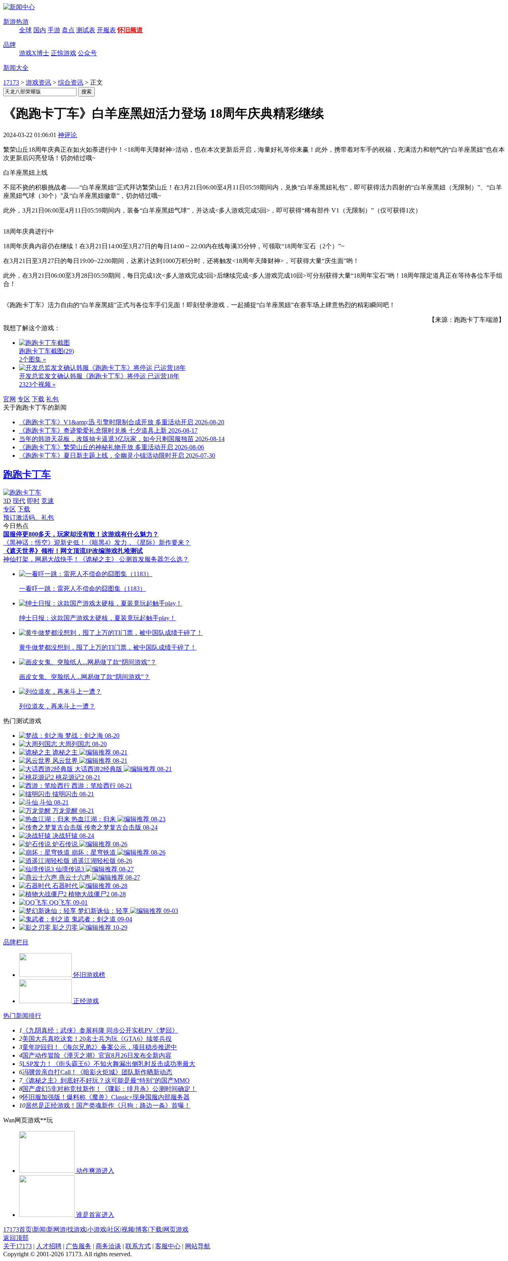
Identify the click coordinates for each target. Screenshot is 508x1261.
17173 (11, 82)
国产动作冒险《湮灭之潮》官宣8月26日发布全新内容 (96, 1055)
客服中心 (168, 1246)
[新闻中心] (19, 7)
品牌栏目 (16, 942)
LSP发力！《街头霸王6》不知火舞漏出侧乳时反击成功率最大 (108, 1063)
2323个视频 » (37, 384)
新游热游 (16, 21)
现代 (19, 500)
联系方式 (138, 1246)
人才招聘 (49, 1246)
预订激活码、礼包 (28, 517)
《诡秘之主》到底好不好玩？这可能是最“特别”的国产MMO (106, 1080)
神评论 (67, 135)
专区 (23, 399)
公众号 (87, 53)
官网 (9, 399)
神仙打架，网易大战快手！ (41, 559)
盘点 (68, 30)
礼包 (52, 399)
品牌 (9, 44)
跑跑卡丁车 (27, 474)
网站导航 (197, 1246)
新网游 (56, 1229)
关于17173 (17, 1246)
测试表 (85, 30)
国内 (39, 30)
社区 (114, 1229)
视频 (127, 1229)
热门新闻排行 (22, 1015)
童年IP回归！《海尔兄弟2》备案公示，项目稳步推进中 (99, 1047)
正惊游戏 (63, 53)
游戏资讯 (38, 82)
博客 (141, 1229)
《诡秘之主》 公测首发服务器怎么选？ (134, 559)
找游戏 (76, 1229)
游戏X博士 (34, 53)
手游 (54, 30)
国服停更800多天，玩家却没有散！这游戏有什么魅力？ (81, 534)
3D (7, 500)
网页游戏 (176, 1229)
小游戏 (96, 1229)
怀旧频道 (130, 30)
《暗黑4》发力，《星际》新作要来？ (138, 542)
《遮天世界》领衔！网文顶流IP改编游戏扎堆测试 (73, 550)
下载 (38, 399)
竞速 (47, 500)
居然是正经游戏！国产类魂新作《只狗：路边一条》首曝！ (107, 1105)
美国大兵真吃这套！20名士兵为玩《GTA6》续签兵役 (97, 1038)
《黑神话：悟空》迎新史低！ (44, 542)
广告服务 (78, 1246)
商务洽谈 (108, 1246)
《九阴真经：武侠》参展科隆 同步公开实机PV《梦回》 (100, 1030)
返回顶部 (16, 1237)
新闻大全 (16, 67)
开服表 (106, 30)
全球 (25, 30)
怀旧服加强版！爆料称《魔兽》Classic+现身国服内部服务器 (106, 1097)
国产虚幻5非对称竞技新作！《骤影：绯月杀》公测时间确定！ (109, 1088)
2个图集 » (32, 359)
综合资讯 (70, 82)
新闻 (39, 1229)
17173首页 (17, 1229)
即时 (33, 500)
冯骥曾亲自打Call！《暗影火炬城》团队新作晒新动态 (97, 1072)
